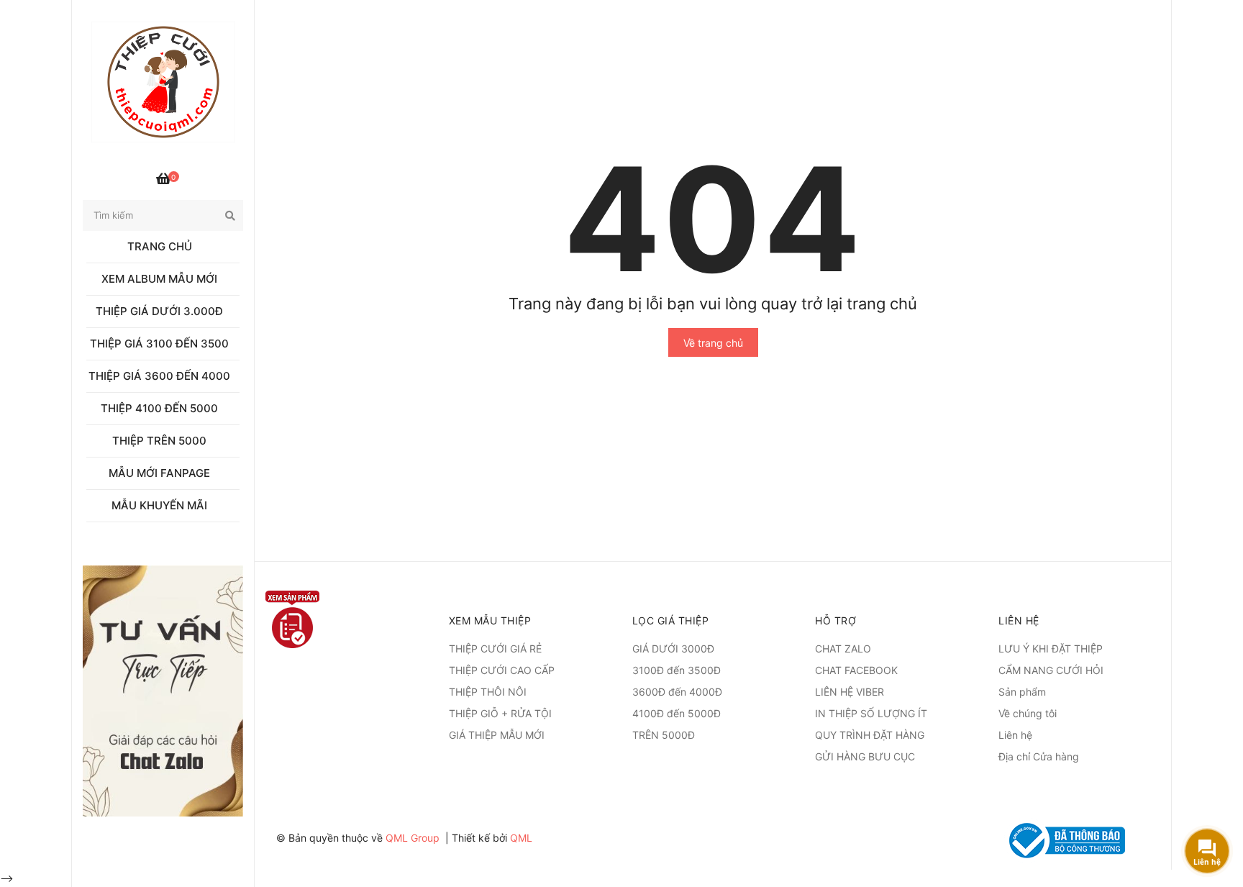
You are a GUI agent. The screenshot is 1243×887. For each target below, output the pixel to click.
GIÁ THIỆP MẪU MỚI (497, 735)
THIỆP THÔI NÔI (488, 692)
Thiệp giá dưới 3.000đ (159, 311)
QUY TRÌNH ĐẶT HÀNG (869, 735)
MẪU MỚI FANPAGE (159, 473)
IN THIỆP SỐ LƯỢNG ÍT (871, 713)
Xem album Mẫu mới (159, 279)
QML (521, 838)
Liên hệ (1015, 735)
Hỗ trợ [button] (835, 620)
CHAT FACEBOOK (856, 670)
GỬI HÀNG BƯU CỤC (865, 756)
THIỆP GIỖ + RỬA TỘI (500, 713)
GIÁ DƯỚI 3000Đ (673, 648)
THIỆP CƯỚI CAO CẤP (502, 670)
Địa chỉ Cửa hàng (1038, 756)
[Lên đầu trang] (1214, 811)
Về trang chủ (713, 343)
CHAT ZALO (843, 648)
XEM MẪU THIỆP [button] (490, 620)
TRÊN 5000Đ (663, 735)
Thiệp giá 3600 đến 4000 (159, 376)
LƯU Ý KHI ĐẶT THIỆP (1050, 648)
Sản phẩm (1022, 692)
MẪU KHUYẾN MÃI (159, 505)
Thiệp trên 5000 (159, 440)
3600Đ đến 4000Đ (677, 692)
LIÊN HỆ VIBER (849, 692)
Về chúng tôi (1027, 713)
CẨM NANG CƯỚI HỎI (1050, 670)
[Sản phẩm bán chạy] (163, 691)
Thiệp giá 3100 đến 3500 (159, 343)
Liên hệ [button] (1018, 620)
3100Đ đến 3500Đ (676, 670)
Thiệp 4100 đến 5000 (159, 408)
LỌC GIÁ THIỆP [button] (670, 620)
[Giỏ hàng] (163, 179)
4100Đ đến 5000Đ (676, 713)
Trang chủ (159, 246)
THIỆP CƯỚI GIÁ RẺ (495, 648)
